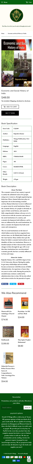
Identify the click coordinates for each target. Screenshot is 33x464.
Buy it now (10, 113)
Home (2, 33)
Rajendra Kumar (19, 134)
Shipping (13, 101)
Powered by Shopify (23, 453)
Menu (5, 2)
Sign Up (27, 407)
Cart (30, 2)
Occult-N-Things (12, 453)
